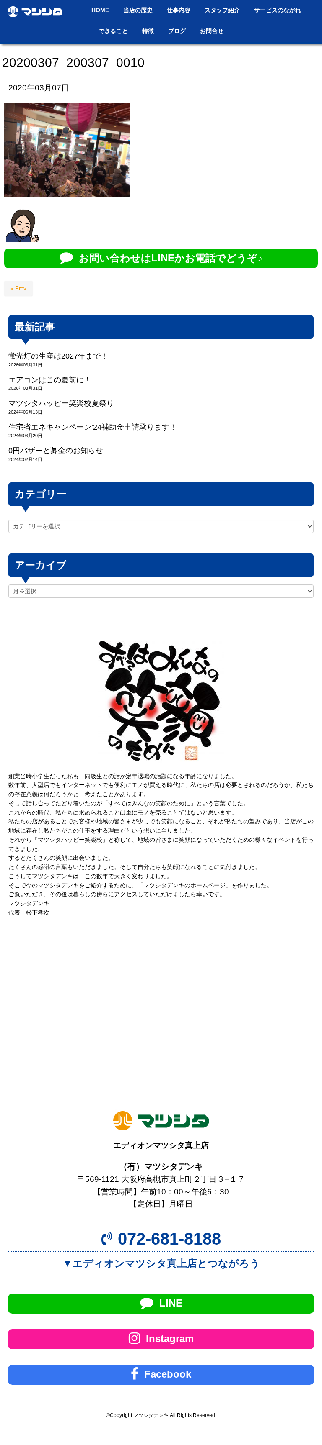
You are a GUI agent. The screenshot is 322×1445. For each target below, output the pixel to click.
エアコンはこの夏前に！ (49, 380)
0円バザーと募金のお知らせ (55, 450)
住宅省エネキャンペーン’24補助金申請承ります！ (92, 427)
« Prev (18, 288)
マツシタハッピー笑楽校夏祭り (61, 403)
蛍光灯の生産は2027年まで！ (58, 356)
